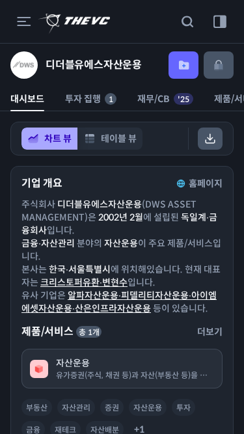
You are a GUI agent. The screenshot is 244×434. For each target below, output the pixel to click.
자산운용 (147, 408)
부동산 (36, 408)
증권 (112, 408)
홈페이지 (206, 183)
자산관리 (76, 408)
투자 (183, 408)
